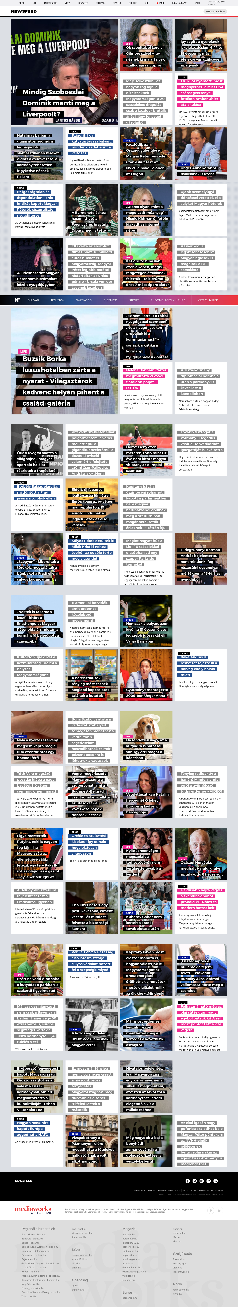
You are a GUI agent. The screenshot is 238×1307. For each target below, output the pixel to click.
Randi (161, 3)
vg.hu (75, 1285)
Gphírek (133, 3)
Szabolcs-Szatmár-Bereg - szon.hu (40, 1292)
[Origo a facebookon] (188, 1181)
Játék (197, 3)
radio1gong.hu (181, 1289)
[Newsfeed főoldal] (23, 1181)
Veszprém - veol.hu (82, 1233)
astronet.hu (128, 1234)
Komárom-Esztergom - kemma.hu (40, 1280)
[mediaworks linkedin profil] (219, 1210)
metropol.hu (179, 1233)
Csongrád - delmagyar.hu (35, 1251)
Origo (21, 3)
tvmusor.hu (128, 1280)
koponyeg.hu (180, 1263)
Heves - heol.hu (30, 1271)
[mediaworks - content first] (33, 1210)
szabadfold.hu (79, 1259)
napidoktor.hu (129, 1255)
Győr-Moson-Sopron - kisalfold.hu (40, 1263)
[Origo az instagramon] (201, 1181)
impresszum (204, 1191)
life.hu (176, 1237)
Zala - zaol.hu (79, 1237)
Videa (67, 3)
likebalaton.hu (130, 1251)
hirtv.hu (76, 1263)
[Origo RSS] (215, 1181)
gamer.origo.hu (130, 1246)
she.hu (177, 1241)
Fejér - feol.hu (29, 1259)
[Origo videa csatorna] (208, 1181)
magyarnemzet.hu (82, 1255)
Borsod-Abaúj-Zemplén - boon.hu (39, 1246)
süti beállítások (190, 1191)
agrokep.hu (78, 1289)
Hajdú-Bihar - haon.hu (33, 1267)
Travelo (117, 3)
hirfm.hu (177, 1293)
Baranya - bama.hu (32, 1238)
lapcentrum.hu (181, 1271)
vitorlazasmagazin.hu (134, 1271)
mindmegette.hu (131, 1259)
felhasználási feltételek (169, 1191)
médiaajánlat (217, 1191)
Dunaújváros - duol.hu (33, 1255)
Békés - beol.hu (30, 1242)
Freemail (100, 3)
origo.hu (76, 1267)
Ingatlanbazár (179, 3)
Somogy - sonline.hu (32, 1288)
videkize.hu (128, 1275)
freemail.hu (179, 1259)
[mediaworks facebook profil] (210, 1210)
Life (34, 3)
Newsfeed (83, 3)
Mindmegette (50, 3)
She (146, 3)
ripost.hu (178, 1228)
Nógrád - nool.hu (30, 1284)
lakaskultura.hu (130, 1242)
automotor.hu (129, 1238)
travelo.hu (127, 1263)
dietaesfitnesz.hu (131, 1267)
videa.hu (177, 1267)
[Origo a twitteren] (195, 1181)
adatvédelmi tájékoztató (145, 1191)
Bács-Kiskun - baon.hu (33, 1234)
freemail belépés (215, 11)
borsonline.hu (129, 1297)
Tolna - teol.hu (29, 1296)
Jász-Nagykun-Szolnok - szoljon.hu (40, 1275)
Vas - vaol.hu (79, 1228)
